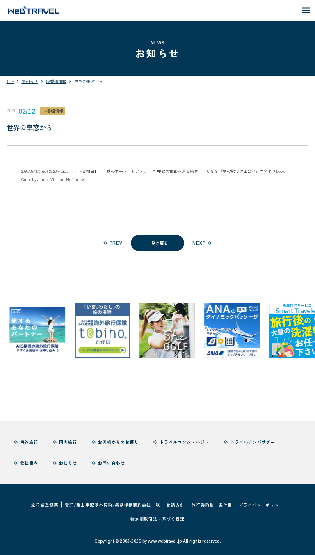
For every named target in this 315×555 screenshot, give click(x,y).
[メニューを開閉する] (306, 10)
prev (116, 243)
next (198, 243)
